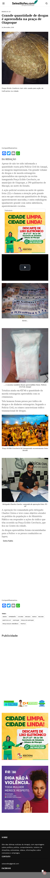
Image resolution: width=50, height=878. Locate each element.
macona (41, 616)
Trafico (23, 623)
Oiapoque (16, 620)
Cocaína (20, 616)
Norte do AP (7, 620)
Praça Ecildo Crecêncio (10, 623)
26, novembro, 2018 (8, 27)
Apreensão (12, 616)
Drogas (27, 616)
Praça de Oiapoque (27, 620)
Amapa (5, 616)
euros (34, 616)
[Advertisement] (25, 119)
